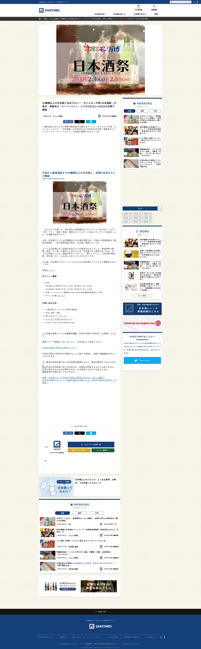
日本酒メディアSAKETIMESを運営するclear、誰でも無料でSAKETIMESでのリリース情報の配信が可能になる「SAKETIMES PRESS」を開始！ (79, 380)
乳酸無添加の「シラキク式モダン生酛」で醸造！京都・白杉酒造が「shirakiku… (84, 553)
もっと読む (142, 295)
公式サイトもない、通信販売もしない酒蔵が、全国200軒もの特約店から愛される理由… (87, 519)
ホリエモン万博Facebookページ (59, 319)
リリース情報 (58, 116)
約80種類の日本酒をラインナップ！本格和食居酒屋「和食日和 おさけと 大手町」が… (87, 531)
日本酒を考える (140, 14)
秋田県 (147, 221)
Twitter (194, 2)
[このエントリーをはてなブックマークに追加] (91, 121)
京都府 (147, 214)
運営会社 (63, 637)
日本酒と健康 (73, 546)
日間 (62, 513)
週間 (79, 513)
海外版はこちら (152, 637)
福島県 (137, 221)
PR (70, 524)
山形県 (127, 221)
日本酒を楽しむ (119, 14)
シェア (69, 121)
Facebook (197, 2)
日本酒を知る (100, 14)
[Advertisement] (79, 152)
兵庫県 (137, 214)
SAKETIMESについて (46, 637)
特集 (156, 14)
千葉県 (147, 218)
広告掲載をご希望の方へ (132, 637)
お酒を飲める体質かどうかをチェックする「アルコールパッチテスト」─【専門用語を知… (86, 564)
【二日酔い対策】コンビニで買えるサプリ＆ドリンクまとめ (81, 541)
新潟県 (127, 214)
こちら (52, 270)
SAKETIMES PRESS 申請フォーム (59, 348)
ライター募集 (113, 637)
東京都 (127, 218)
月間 (97, 513)
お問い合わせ (76, 637)
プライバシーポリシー (95, 637)
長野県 (137, 218)
